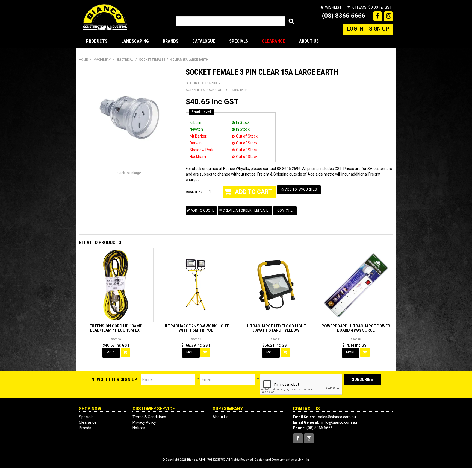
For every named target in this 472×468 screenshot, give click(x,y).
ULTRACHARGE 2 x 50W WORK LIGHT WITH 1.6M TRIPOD (196, 328)
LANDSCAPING (135, 41)
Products (96, 41)
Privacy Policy (144, 422)
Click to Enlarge (129, 173)
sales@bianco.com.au (337, 417)
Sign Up (379, 29)
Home (83, 60)
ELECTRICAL (124, 60)
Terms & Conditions (149, 417)
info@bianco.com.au (339, 422)
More (111, 352)
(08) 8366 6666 (343, 15)
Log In (355, 29)
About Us (309, 41)
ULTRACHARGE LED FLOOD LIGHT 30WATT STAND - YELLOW (276, 328)
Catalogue (203, 41)
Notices (138, 428)
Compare (285, 210)
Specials (238, 41)
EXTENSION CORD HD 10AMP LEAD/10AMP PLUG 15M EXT (116, 328)
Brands (170, 41)
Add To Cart (125, 352)
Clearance (273, 41)
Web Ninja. (302, 459)
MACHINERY (102, 60)
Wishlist (333, 7)
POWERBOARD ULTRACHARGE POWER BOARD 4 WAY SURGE (355, 328)
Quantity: (194, 191)
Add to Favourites (301, 189)
